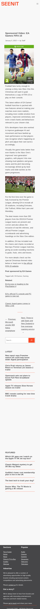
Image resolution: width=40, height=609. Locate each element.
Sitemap (6, 564)
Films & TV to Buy (9, 559)
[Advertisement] (20, 423)
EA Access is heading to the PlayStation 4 (16, 285)
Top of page (7, 552)
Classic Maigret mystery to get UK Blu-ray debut (18, 466)
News (5, 557)
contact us (12, 585)
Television (24, 564)
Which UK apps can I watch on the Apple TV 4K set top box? (18, 458)
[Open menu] (37, 3)
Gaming (25, 276)
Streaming (24, 559)
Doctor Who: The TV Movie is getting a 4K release (18, 488)
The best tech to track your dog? (19, 481)
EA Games (18, 276)
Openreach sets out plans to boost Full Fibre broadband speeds (17, 378)
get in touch (12, 603)
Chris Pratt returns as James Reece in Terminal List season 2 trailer (19, 368)
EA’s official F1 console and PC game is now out (18, 295)
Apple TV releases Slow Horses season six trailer (19, 387)
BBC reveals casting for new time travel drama (20, 395)
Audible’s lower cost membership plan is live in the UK (20, 474)
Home (5, 554)
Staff (23, 40)
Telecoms (24, 562)
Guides (5, 562)
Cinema (24, 554)
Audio (23, 552)
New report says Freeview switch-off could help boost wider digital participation (17, 358)
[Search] (31, 340)
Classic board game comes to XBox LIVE (17, 305)
